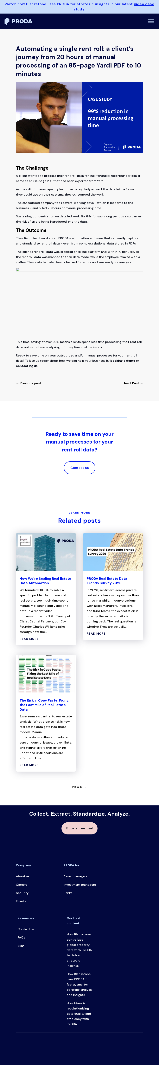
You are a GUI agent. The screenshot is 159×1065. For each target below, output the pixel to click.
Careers (21, 885)
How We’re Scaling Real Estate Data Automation (45, 580)
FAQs (21, 937)
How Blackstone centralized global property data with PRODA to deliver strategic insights (79, 950)
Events (21, 901)
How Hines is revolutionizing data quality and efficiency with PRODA (79, 1013)
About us (22, 876)
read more (29, 639)
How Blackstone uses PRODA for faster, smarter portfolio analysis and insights (79, 984)
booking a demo (122, 361)
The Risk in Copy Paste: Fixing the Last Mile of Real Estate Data (44, 705)
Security (22, 893)
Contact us (79, 467)
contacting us (27, 366)
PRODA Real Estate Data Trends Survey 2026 (107, 580)
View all (77, 787)
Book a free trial (79, 828)
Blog (20, 946)
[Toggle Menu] (151, 21)
